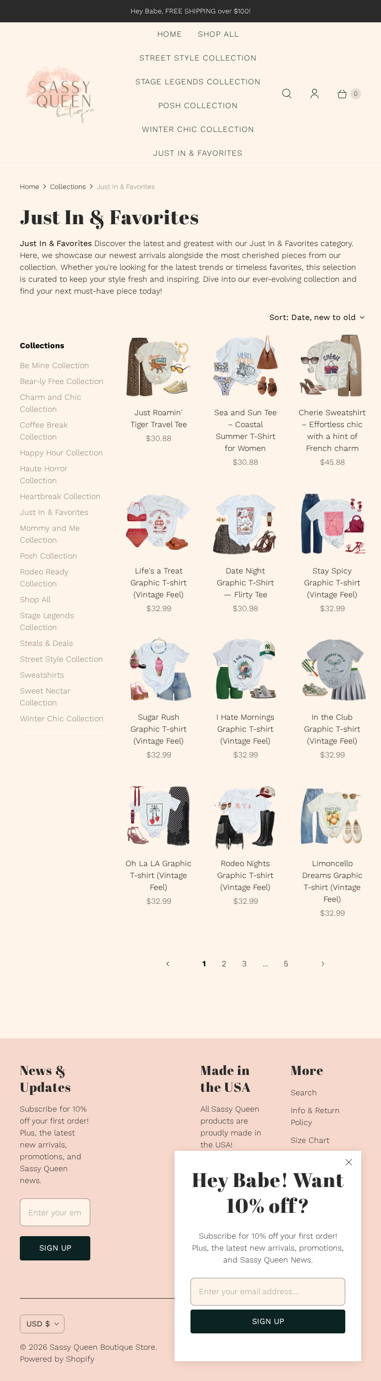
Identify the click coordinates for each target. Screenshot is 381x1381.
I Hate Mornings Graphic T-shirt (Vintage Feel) (245, 729)
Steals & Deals (46, 643)
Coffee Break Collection (43, 430)
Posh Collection (198, 105)
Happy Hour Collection (61, 452)
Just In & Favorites (198, 153)
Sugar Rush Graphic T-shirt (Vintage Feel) (158, 729)
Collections (68, 186)
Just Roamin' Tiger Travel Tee (158, 418)
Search (304, 1092)
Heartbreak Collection (60, 496)
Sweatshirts (42, 675)
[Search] (287, 94)
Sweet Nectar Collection (45, 696)
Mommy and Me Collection (50, 534)
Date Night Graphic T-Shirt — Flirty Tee (245, 582)
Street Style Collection (197, 58)
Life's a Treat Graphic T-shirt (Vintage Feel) (158, 582)
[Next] (323, 964)
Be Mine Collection (54, 365)
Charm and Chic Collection (50, 403)
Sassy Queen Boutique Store (102, 1347)
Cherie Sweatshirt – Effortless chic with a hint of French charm (332, 430)
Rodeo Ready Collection (44, 577)
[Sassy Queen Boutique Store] (64, 94)
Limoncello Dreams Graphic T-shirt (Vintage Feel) (332, 881)
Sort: (312, 317)
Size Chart (310, 1140)
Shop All (218, 34)
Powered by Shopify (57, 1359)
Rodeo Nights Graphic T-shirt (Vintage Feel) (245, 875)
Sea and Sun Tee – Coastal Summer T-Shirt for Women (245, 430)
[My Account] (314, 94)
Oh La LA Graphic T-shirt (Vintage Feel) (158, 875)
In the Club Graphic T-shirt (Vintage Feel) (332, 729)
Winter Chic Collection (198, 129)
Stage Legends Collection (197, 81)
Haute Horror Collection (43, 474)
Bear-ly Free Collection (62, 381)
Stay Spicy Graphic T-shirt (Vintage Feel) (332, 582)
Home (169, 34)
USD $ (38, 1323)
